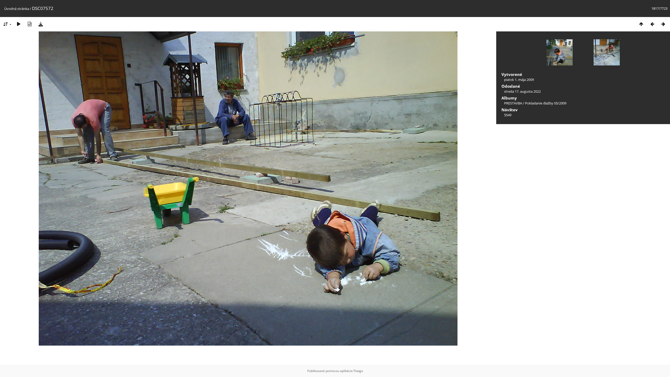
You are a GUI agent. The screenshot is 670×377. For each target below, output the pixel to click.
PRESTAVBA (513, 103)
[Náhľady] (641, 24)
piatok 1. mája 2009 (519, 79)
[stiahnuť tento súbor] (40, 24)
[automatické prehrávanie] (18, 24)
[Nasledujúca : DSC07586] (663, 24)
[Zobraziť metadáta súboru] (29, 24)
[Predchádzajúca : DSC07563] (652, 24)
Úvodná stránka (16, 8)
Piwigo (358, 371)
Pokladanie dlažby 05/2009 (545, 103)
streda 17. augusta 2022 (522, 91)
